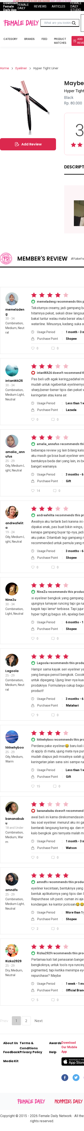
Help (52, 1052)
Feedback (11, 1052)
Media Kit (11, 1061)
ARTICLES (58, 6)
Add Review (31, 144)
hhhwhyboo (14, 747)
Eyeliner (21, 68)
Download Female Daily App (10, 6)
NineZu (10, 600)
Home (4, 68)
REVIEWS (40, 6)
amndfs (11, 890)
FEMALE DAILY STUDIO (76, 6)
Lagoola (12, 671)
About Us (10, 1043)
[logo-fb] (64, 1079)
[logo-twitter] (76, 1079)
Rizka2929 (13, 961)
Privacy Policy (31, 1052)
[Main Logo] (21, 23)
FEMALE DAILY (23, 6)
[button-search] (73, 23)
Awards (55, 1043)
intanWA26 (14, 381)
